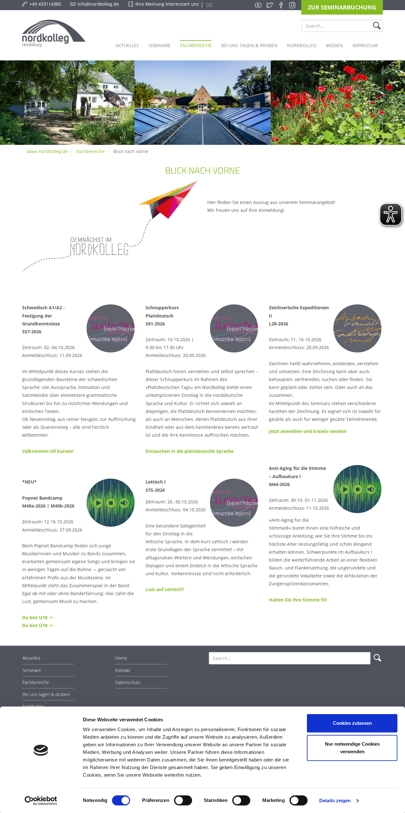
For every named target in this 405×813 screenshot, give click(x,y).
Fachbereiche (90, 151)
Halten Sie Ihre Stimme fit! (298, 600)
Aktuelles (31, 658)
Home (121, 658)
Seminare (31, 670)
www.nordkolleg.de (47, 151)
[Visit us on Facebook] (280, 5)
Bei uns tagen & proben (46, 694)
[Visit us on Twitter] (269, 5)
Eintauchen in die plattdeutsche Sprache (190, 451)
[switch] (183, 800)
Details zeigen (335, 800)
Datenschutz (127, 682)
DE (209, 5)
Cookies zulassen (352, 723)
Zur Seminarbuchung (342, 7)
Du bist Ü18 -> (37, 625)
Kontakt (122, 670)
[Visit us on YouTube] (258, 5)
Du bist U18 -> (37, 617)
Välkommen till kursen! (47, 451)
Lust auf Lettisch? (165, 589)
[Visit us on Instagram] (292, 5)
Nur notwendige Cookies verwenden (352, 747)
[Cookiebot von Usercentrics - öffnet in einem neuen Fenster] (41, 800)
